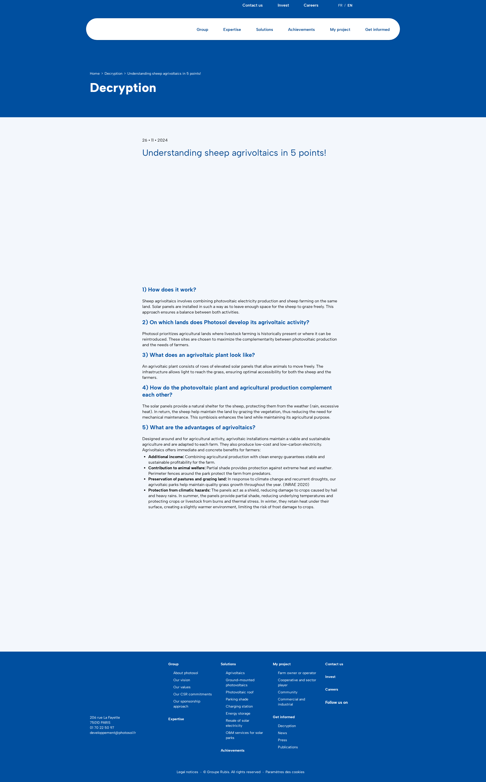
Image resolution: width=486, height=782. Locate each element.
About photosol (185, 673)
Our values (182, 687)
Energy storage (238, 713)
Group (173, 664)
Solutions (228, 664)
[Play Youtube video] (243, 570)
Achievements (301, 29)
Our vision (181, 680)
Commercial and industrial (291, 702)
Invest (283, 5)
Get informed (284, 717)
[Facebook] (378, 5)
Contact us (252, 5)
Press (282, 740)
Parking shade (237, 699)
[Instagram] (394, 5)
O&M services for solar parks (244, 735)
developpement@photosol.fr (113, 733)
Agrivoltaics (235, 673)
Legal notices (187, 772)
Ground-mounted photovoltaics (240, 682)
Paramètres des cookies (285, 772)
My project (282, 664)
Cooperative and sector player (297, 682)
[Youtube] (386, 5)
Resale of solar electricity (237, 723)
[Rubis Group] (100, 706)
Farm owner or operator (297, 673)
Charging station (239, 706)
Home (95, 73)
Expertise (232, 29)
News (282, 733)
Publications (288, 747)
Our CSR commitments (192, 694)
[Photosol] (125, 679)
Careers (311, 5)
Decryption (114, 73)
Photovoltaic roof (240, 692)
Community (287, 692)
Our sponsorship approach (186, 704)
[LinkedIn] (370, 5)
